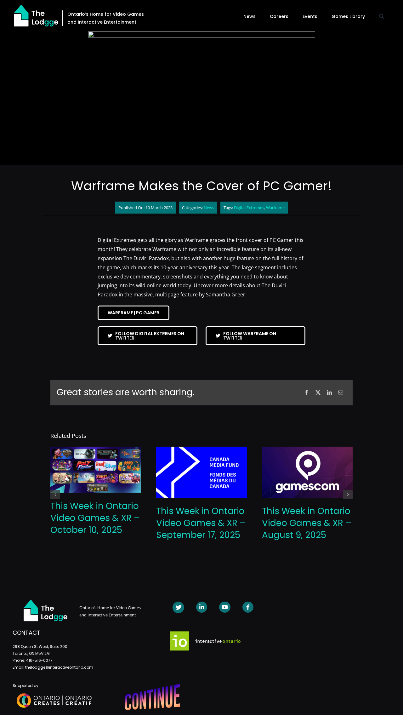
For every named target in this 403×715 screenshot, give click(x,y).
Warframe (275, 207)
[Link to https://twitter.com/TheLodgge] (178, 607)
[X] (318, 392)
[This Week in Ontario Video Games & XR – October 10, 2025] (95, 450)
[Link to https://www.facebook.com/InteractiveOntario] (247, 607)
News (209, 207)
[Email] (340, 392)
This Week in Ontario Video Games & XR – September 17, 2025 (201, 523)
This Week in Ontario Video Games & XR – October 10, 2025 (95, 518)
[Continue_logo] (152, 686)
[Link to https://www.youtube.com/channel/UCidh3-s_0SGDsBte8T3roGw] (224, 607)
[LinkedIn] (329, 392)
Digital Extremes (249, 207)
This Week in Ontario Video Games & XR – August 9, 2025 (306, 523)
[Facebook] (306, 392)
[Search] (381, 16)
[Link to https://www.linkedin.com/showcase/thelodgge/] (201, 607)
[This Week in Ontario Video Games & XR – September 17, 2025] (201, 450)
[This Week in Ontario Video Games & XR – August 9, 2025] (307, 450)
